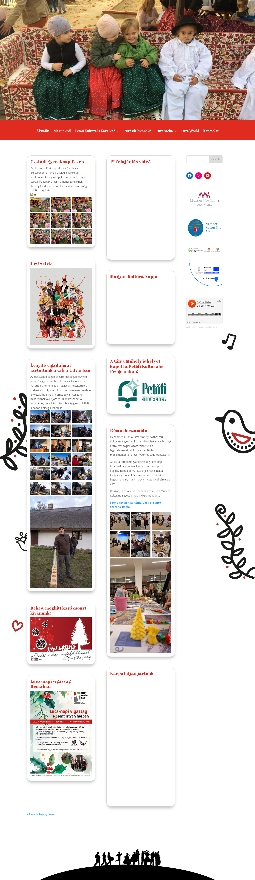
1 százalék (41, 264)
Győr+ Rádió (191, 327)
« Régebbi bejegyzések (40, 814)
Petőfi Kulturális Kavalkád (95, 131)
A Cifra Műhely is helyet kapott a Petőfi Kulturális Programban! (136, 366)
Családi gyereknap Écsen (57, 161)
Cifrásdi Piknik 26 (137, 131)
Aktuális (42, 131)
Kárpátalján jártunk (132, 673)
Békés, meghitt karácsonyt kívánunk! (58, 610)
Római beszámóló (128, 430)
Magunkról (62, 131)
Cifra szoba (164, 131)
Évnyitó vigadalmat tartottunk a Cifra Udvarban (60, 367)
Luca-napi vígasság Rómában (50, 683)
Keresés (215, 159)
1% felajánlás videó (130, 161)
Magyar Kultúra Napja (134, 276)
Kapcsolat (211, 131)
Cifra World (190, 131)
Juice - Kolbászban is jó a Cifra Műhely (215, 327)
